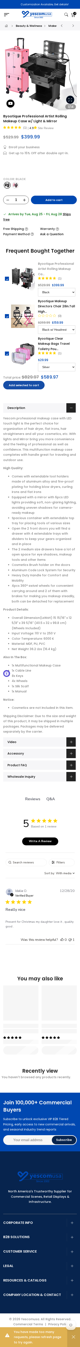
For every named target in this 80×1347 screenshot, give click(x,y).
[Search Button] (66, 15)
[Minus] (7, 200)
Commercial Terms (28, 1324)
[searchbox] (26, 862)
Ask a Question (52, 234)
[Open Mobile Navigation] (8, 14)
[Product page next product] (73, 25)
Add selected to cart (24, 385)
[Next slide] (71, 75)
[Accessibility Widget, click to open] (6, 673)
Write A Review (40, 841)
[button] (62, 939)
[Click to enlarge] (70, 100)
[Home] (6, 25)
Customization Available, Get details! (40, 4)
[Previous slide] (9, 75)
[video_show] (10, 104)
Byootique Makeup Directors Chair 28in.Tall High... (56, 306)
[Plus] (24, 200)
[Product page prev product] (61, 25)
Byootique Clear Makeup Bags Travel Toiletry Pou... (54, 343)
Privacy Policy (58, 1324)
